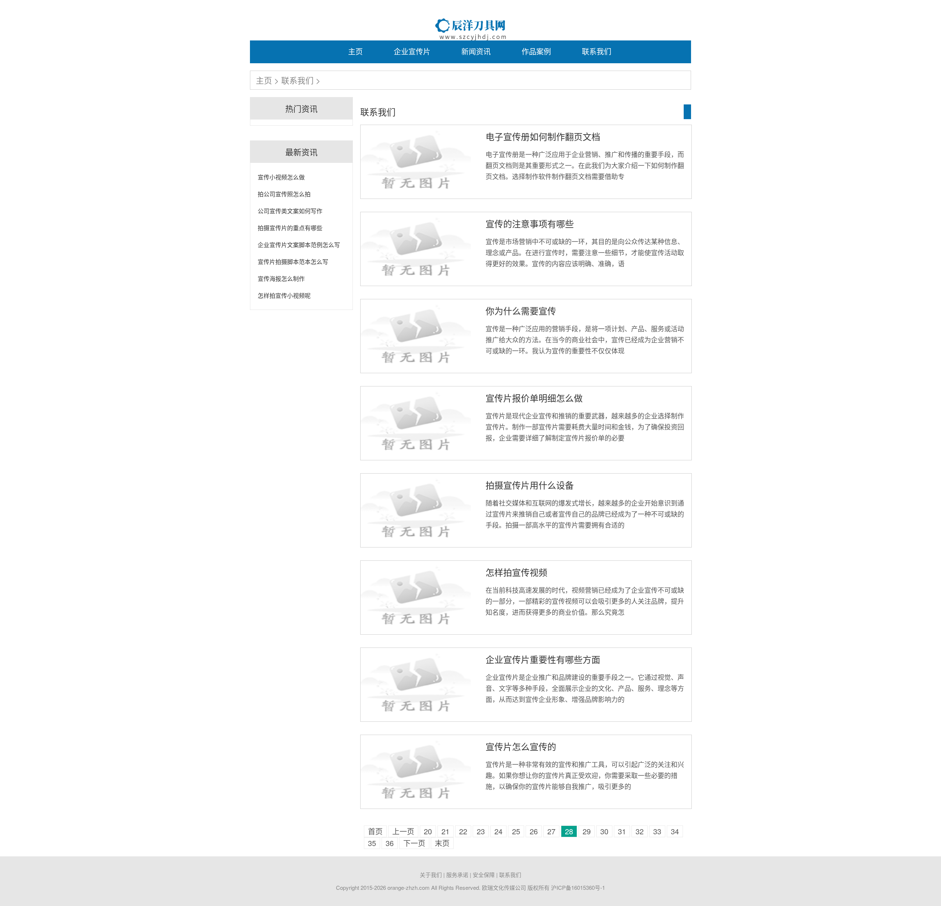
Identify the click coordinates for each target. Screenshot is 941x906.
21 (445, 831)
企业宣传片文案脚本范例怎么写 (299, 244)
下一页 (414, 843)
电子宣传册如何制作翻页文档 (543, 136)
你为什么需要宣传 (521, 310)
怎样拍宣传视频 (516, 572)
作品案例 (536, 51)
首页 (375, 831)
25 (516, 831)
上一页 (403, 831)
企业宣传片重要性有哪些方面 (543, 659)
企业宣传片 (412, 51)
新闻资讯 (476, 51)
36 (390, 843)
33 (657, 831)
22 (463, 831)
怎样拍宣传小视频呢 (284, 295)
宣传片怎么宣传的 (521, 746)
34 (675, 831)
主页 (355, 51)
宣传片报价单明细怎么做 (534, 397)
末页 (442, 843)
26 (534, 831)
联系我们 (596, 51)
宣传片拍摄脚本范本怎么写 (293, 261)
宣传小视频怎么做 (281, 177)
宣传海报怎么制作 (281, 278)
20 (428, 831)
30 (604, 831)
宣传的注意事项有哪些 (530, 223)
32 (640, 831)
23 (481, 831)
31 (622, 831)
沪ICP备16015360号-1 (578, 887)
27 (551, 831)
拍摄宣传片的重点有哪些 (290, 228)
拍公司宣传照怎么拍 (284, 194)
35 (372, 843)
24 (498, 831)
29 (587, 831)
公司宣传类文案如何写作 (290, 211)
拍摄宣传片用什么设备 (530, 484)
